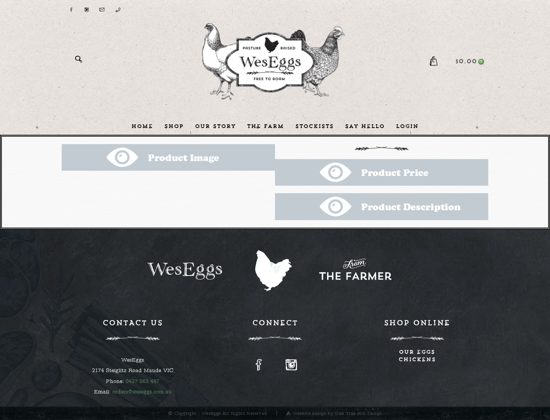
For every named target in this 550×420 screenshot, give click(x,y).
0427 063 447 (142, 381)
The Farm (265, 126)
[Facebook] (71, 7)
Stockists (314, 126)
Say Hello (365, 126)
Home (142, 126)
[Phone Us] (117, 7)
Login (407, 126)
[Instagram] (86, 7)
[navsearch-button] (78, 61)
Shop (174, 126)
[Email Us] (102, 7)
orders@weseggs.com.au (142, 391)
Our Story (215, 126)
